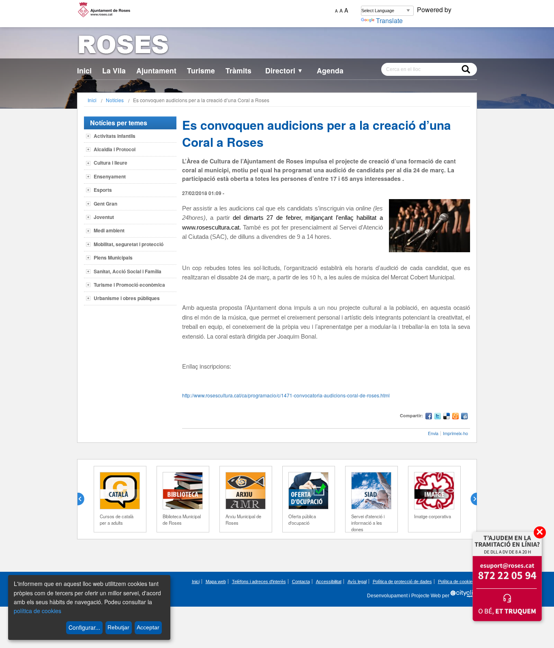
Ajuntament (156, 70)
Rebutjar (118, 627)
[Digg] (464, 417)
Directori (284, 70)
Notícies (115, 100)
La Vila (114, 70)
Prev (83, 499)
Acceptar (148, 627)
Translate (389, 20)
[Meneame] (455, 417)
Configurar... (84, 627)
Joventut (104, 217)
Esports (103, 189)
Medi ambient (109, 230)
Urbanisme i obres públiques (127, 298)
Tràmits (238, 70)
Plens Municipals (113, 257)
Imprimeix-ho (455, 433)
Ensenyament (110, 176)
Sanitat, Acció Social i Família (127, 271)
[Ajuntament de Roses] (277, 46)
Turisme (201, 70)
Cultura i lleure (110, 162)
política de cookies (37, 611)
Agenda (330, 70)
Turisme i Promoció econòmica (129, 284)
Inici (84, 70)
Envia (433, 433)
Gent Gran (105, 203)
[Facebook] (428, 417)
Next (470, 499)
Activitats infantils (114, 135)
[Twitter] (437, 417)
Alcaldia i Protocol (114, 149)
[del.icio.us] (446, 417)
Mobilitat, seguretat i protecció (128, 244)
